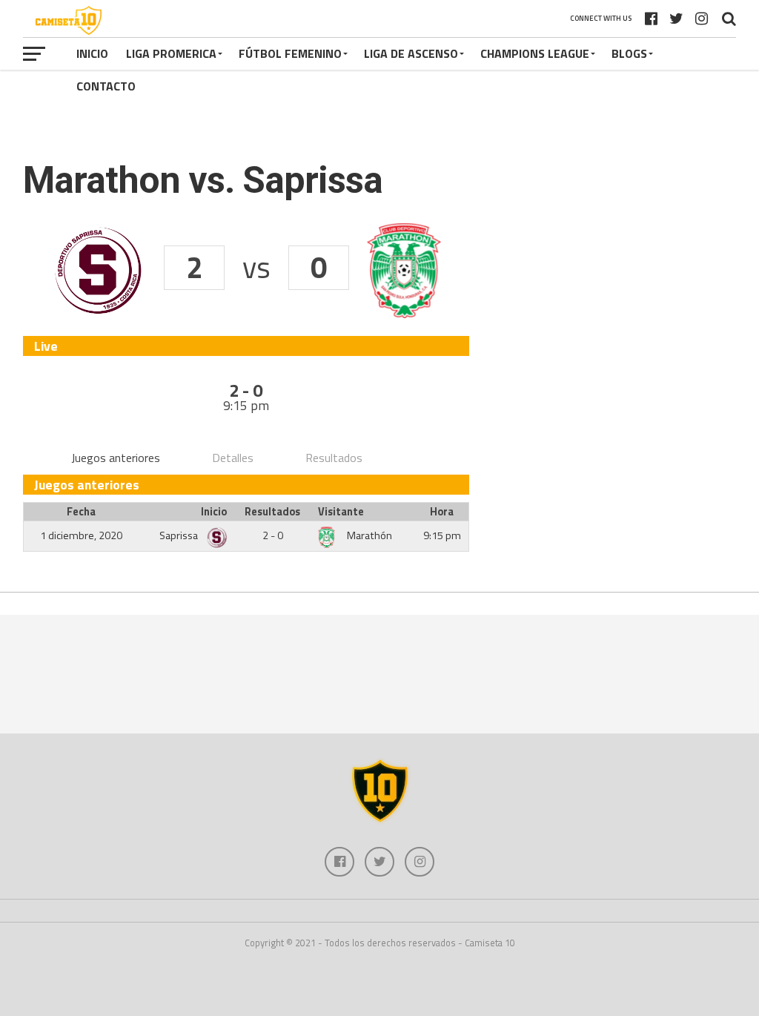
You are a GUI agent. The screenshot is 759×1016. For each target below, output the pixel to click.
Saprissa (179, 535)
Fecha (81, 512)
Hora (442, 512)
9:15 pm (442, 535)
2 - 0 (272, 535)
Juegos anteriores (115, 458)
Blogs (629, 53)
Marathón (369, 535)
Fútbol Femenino (290, 53)
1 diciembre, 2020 (81, 535)
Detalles (232, 458)
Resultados (333, 458)
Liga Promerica (171, 53)
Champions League (534, 53)
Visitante (341, 512)
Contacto (106, 86)
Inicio (92, 53)
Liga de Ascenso (411, 53)
